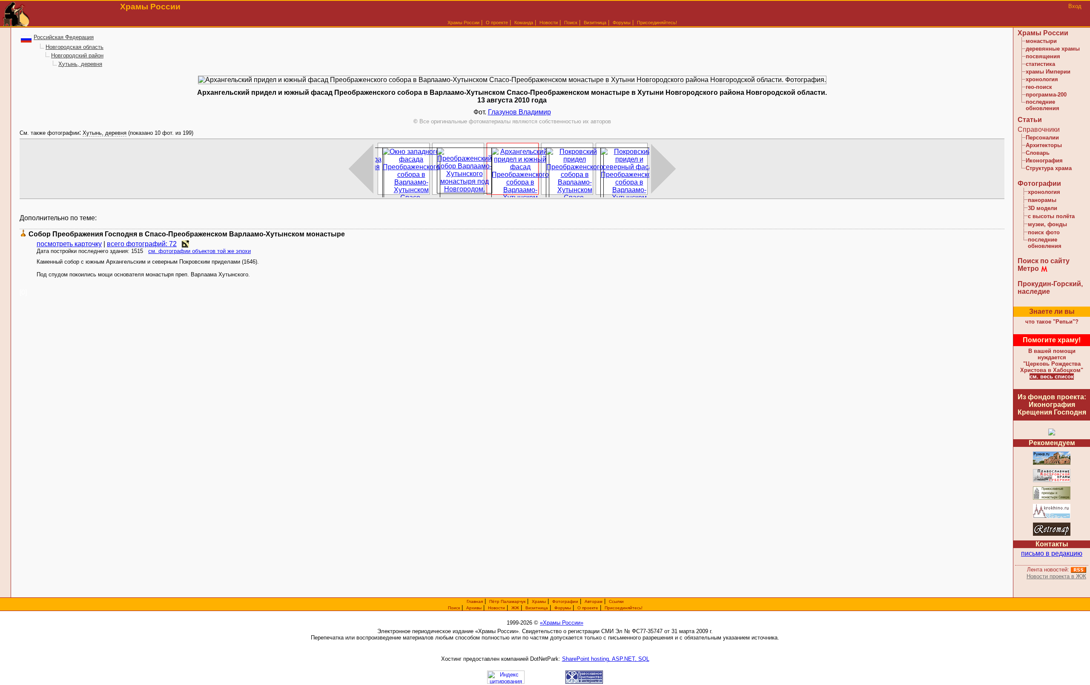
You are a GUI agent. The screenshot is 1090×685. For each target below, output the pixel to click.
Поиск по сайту (1044, 260)
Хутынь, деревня (80, 64)
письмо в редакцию (1051, 553)
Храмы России (463, 22)
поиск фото (1044, 232)
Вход (1074, 6)
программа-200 (1046, 94)
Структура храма (1049, 168)
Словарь (1038, 153)
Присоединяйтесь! (657, 22)
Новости (548, 22)
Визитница (595, 22)
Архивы (474, 607)
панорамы (1042, 200)
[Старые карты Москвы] (1051, 534)
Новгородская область (74, 47)
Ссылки (616, 601)
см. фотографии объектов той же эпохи (199, 251)
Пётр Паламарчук (507, 601)
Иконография (1044, 160)
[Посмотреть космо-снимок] (185, 243)
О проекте (587, 607)
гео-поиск (1039, 87)
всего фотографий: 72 (142, 243)
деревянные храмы (1053, 48)
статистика (1040, 64)
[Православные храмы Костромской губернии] (1051, 480)
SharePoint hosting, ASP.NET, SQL (605, 659)
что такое (1052, 321)
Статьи (1030, 119)
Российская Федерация (64, 37)
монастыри (1041, 41)
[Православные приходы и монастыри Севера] (1051, 498)
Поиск (570, 22)
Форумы (622, 22)
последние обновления (1042, 105)
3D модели (1042, 208)
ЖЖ (515, 607)
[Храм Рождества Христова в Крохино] (1051, 516)
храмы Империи (1048, 71)
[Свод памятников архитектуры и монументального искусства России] (1051, 463)
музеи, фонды (1047, 224)
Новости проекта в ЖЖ (1056, 576)
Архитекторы (1044, 145)
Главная (475, 601)
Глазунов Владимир (519, 112)
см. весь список (1052, 376)
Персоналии (1042, 137)
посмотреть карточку (69, 243)
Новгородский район (77, 55)
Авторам (593, 601)
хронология (1042, 79)
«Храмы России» (561, 623)
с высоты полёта (1051, 216)
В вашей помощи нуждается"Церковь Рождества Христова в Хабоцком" (1051, 360)
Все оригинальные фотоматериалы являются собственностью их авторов (512, 121)
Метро (1028, 268)
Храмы (539, 601)
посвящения (1043, 56)
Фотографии (1039, 183)
